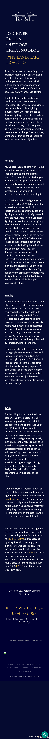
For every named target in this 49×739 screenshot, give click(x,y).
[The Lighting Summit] (24, 653)
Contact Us (35, 668)
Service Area (12, 668)
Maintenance (33, 664)
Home (10, 664)
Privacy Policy (24, 671)
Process (24, 668)
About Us (20, 664)
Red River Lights (14, 499)
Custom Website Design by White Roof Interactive (24, 640)
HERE (32, 552)
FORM (19, 566)
